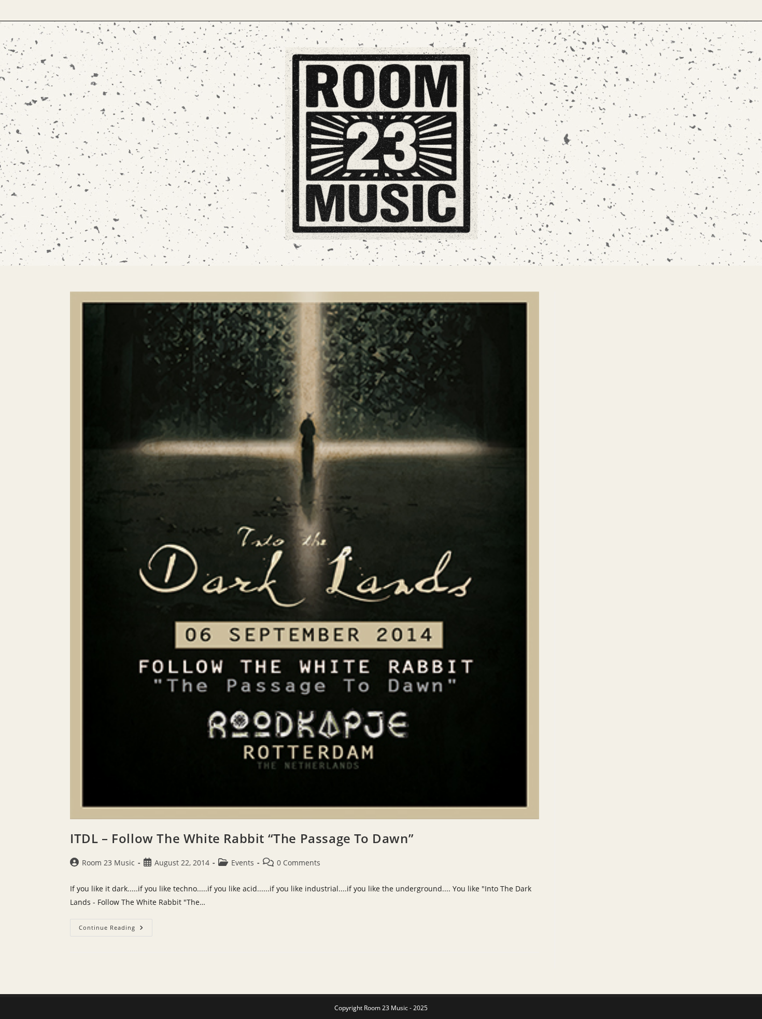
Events (242, 862)
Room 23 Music (108, 862)
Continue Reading (115, 929)
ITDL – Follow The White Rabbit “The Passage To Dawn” (242, 838)
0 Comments (298, 862)
